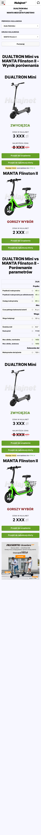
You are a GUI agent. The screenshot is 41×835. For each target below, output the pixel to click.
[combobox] (20, 26)
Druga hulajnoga (10, 32)
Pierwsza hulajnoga (12, 21)
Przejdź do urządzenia (20, 155)
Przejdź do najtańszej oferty (20, 163)
